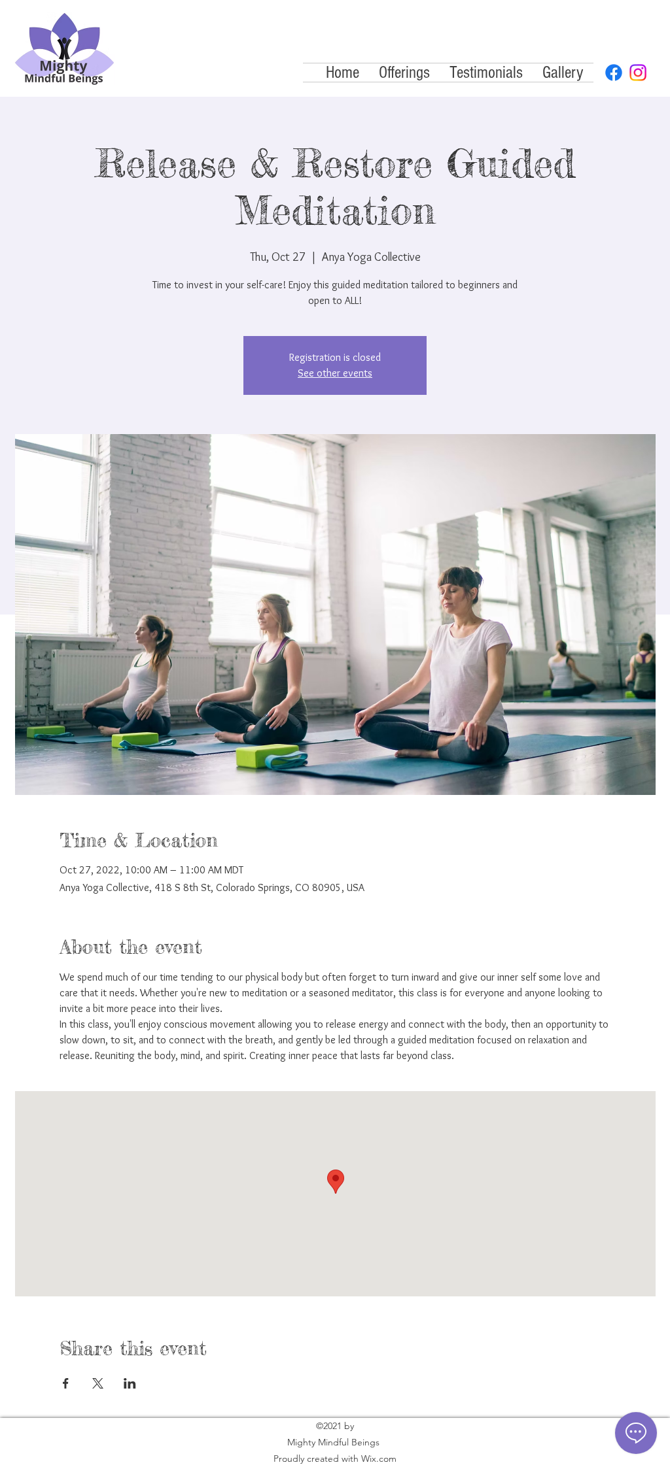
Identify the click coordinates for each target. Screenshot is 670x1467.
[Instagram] (638, 72)
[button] (404, 72)
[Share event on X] (98, 1383)
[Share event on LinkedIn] (130, 1383)
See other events (335, 373)
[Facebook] (614, 72)
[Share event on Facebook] (66, 1383)
